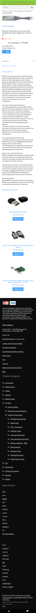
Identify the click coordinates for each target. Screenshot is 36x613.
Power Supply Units (17, 459)
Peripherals (9, 467)
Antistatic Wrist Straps (18, 419)
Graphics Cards (15, 431)
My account (6, 356)
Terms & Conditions (9, 348)
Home (5, 11)
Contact (5, 364)
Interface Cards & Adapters (17, 411)
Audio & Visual (10, 387)
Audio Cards (14, 423)
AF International (8, 534)
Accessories (9, 383)
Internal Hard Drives (17, 435)
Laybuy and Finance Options (12, 344)
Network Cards (28, 11)
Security (8, 475)
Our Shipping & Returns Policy (13, 352)
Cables (7, 391)
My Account (9, 611)
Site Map (4, 606)
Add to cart (18, 219)
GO (32, 7)
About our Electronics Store (12, 368)
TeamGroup (6, 583)
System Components (18, 11)
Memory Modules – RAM (18, 443)
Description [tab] (5, 61)
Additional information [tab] (9, 66)
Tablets (7, 479)
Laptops (8, 395)
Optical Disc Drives (16, 455)
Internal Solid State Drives (19, 439)
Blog (4, 372)
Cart (3, 360)
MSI (3, 562)
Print (7, 52)
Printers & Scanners (12, 471)
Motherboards (15, 447)
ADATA (4, 499)
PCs (6, 463)
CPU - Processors (16, 427)
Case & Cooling (13, 407)
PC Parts (10, 11)
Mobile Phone (10, 399)
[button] (31, 17)
